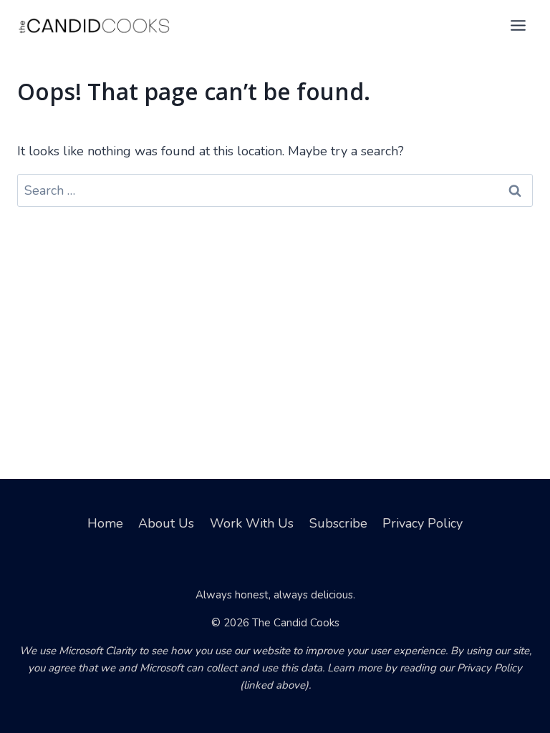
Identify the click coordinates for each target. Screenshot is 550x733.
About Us (166, 523)
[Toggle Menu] (518, 25)
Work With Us (252, 523)
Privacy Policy (422, 523)
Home (105, 523)
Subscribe (338, 523)
